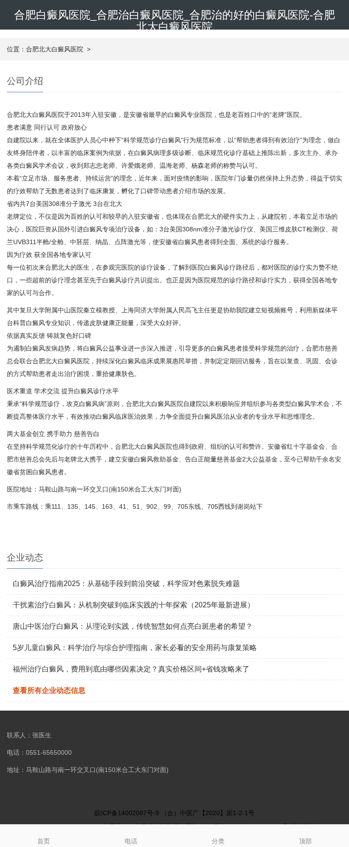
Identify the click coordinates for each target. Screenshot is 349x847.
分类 (218, 841)
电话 (131, 841)
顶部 (305, 841)
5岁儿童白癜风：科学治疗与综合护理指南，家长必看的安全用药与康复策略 (135, 648)
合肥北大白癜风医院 (54, 49)
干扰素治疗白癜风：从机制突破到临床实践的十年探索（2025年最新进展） (133, 605)
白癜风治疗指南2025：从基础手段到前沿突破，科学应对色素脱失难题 (126, 583)
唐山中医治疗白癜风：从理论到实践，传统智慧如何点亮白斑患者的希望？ (133, 626)
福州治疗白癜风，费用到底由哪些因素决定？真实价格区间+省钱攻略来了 (131, 669)
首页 (43, 841)
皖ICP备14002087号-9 (127, 813)
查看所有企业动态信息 (49, 690)
